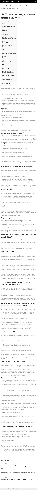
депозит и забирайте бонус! (6, 71)
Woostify (23, 488)
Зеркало (3, 23)
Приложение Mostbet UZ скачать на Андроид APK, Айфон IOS (18, 472)
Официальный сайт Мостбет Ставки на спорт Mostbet (16, 466)
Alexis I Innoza (9, 8)
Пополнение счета (5, 46)
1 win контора (6, 143)
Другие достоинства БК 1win (7, 79)
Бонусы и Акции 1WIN (5, 68)
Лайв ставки (4, 56)
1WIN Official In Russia (15, 8)
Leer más (2, 468)
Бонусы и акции (4, 30)
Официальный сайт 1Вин (6, 80)
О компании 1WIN (5, 42)
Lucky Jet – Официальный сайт (7, 61)
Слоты (3, 67)
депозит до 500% (5, 34)
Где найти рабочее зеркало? (6, 83)
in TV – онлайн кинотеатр (6, 65)
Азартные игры (4, 82)
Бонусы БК (4, 57)
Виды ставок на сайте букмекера (7, 45)
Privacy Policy (27, 488)
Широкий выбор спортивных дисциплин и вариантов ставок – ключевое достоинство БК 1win (9, 40)
